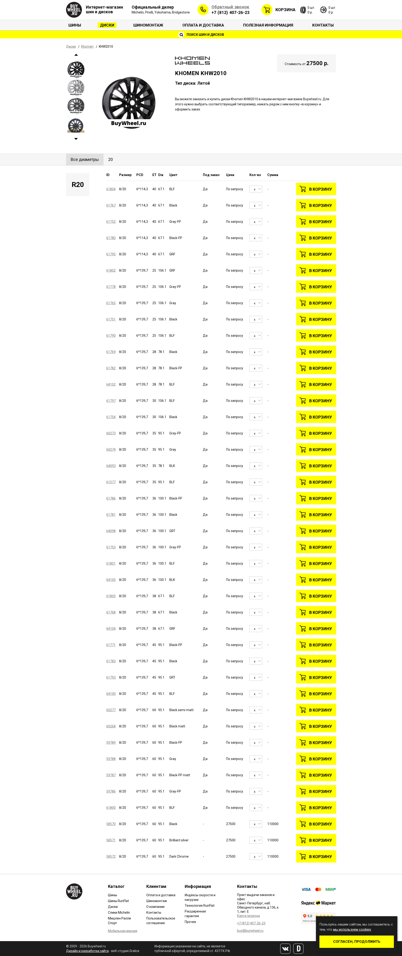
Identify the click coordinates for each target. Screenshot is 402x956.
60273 (111, 433)
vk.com (285, 948)
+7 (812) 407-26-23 (230, 12)
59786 (111, 791)
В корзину (320, 189)
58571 (111, 840)
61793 (111, 677)
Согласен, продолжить (356, 941)
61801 (111, 563)
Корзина (285, 9)
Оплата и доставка (203, 25)
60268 (111, 726)
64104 (111, 628)
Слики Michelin (119, 912)
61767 (111, 205)
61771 (111, 645)
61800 (111, 807)
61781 (111, 514)
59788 (111, 759)
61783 (111, 661)
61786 (111, 498)
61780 (111, 238)
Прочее (190, 922)
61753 (111, 547)
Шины (74, 25)
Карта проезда (248, 916)
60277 (111, 710)
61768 (111, 612)
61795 (111, 254)
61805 (111, 596)
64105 (111, 580)
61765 (111, 303)
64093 (111, 466)
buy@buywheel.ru (250, 931)
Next (75, 139)
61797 (111, 401)
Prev (75, 55)
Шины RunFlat (118, 901)
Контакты (323, 25)
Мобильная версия (122, 931)
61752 (111, 221)
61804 (111, 189)
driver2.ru (298, 948)
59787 (111, 775)
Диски (107, 25)
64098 (111, 531)
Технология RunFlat (199, 905)
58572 (111, 856)
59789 (111, 742)
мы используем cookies (352, 929)
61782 (111, 368)
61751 (111, 319)
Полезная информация (268, 25)
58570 (111, 824)
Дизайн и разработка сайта (87, 951)
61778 (111, 287)
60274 (111, 449)
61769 (111, 352)
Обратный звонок (230, 6)
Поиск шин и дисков (205, 35)
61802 (111, 270)
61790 (111, 335)
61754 (111, 417)
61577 (111, 482)
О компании (155, 907)
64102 (111, 384)
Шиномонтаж (148, 25)
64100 (111, 694)
